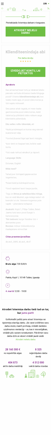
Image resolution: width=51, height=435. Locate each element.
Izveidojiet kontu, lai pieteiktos (25, 72)
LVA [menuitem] (45, 3)
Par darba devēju (25, 58)
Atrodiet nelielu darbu (25, 31)
